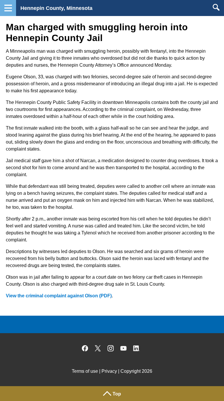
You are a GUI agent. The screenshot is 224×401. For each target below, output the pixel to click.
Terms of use (85, 371)
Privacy (109, 371)
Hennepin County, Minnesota (56, 8)
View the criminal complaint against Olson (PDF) (59, 295)
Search (216, 7)
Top (117, 393)
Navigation (8, 8)
